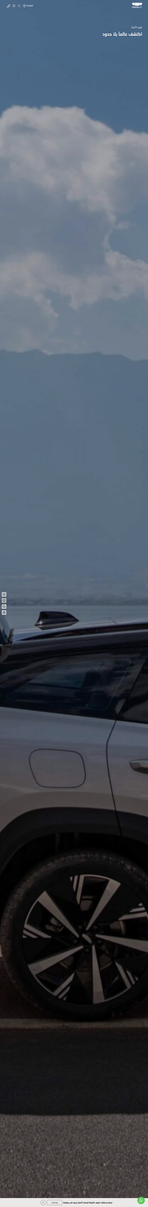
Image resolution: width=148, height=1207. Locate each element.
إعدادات (54, 1202)
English (30, 6)
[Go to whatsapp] (141, 1200)
